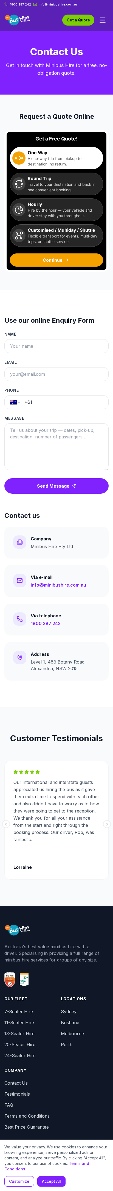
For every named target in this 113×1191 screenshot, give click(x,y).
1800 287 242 (20, 4)
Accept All (51, 1181)
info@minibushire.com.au (58, 585)
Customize (19, 1181)
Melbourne (72, 1033)
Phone (11, 390)
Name (10, 334)
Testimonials (17, 1094)
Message (14, 418)
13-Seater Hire (19, 1033)
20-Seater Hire (19, 1044)
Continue (53, 260)
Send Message (53, 486)
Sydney (69, 1011)
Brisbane (70, 1022)
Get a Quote (78, 20)
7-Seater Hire (18, 1011)
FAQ (8, 1105)
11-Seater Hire (19, 1022)
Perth (66, 1044)
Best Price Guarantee (26, 1127)
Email (10, 362)
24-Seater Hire (20, 1055)
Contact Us (16, 1083)
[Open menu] (103, 20)
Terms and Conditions (27, 1116)
